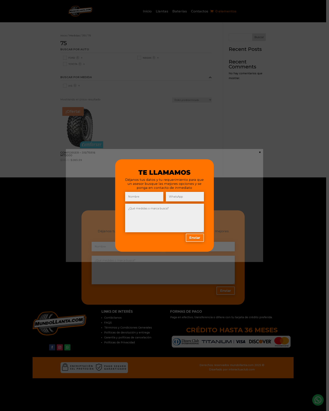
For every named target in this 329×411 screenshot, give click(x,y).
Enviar (194, 238)
